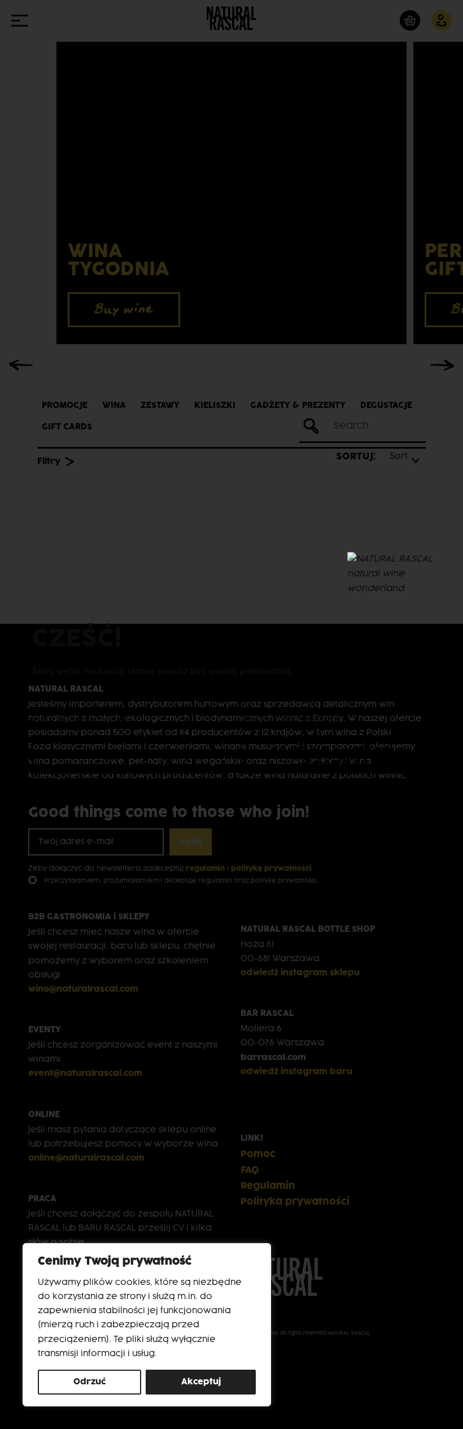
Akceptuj (201, 1382)
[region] (147, 1324)
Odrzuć (89, 1382)
